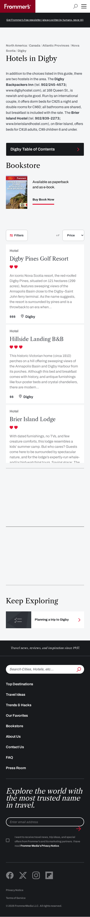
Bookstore (14, 726)
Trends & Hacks (18, 705)
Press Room (16, 768)
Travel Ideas (15, 694)
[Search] (78, 669)
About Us (13, 736)
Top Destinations (19, 684)
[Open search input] (75, 6)
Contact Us (15, 747)
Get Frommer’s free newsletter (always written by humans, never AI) (44, 20)
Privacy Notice (14, 890)
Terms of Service (16, 898)
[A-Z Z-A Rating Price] (65, 237)
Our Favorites (17, 715)
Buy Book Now (43, 199)
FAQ (9, 757)
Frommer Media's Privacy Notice (40, 845)
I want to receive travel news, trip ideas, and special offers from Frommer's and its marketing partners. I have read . (47, 841)
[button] (84, 6)
